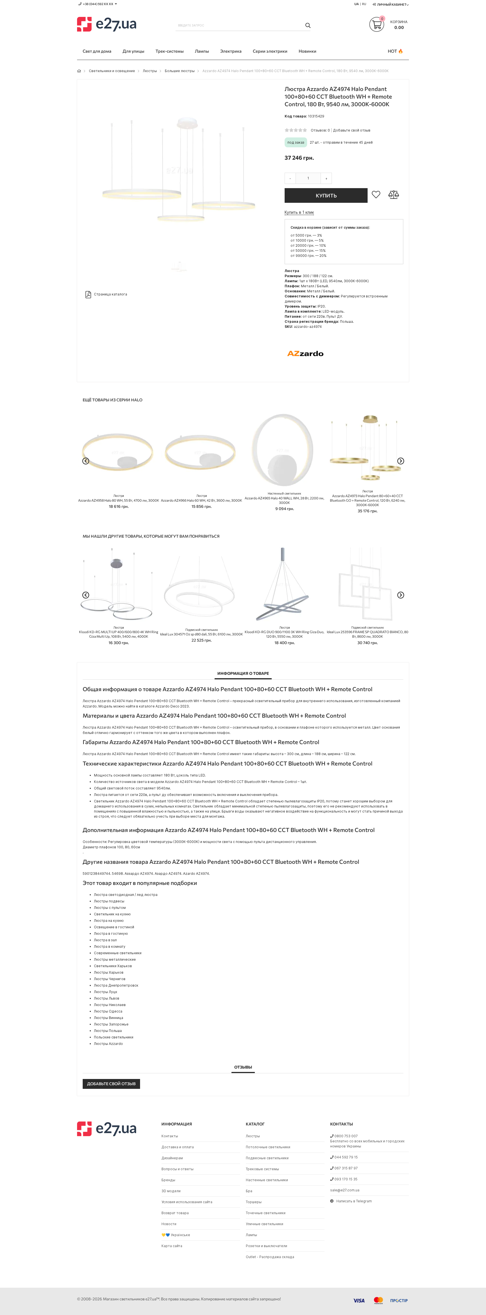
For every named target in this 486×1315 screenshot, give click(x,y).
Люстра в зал (105, 940)
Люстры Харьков (108, 972)
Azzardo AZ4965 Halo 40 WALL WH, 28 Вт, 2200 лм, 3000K (284, 498)
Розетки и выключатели (266, 1246)
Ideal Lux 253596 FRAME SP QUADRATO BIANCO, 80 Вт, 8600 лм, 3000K (367, 632)
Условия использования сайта (186, 1202)
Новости (168, 1224)
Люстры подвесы (109, 901)
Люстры (150, 71)
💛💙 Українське (175, 1235)
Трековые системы (262, 1169)
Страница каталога (110, 294)
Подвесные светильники (267, 1158)
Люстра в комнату (109, 946)
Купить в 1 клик (299, 212)
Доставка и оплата (177, 1147)
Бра (249, 1191)
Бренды (168, 1180)
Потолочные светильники (268, 1147)
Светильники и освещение (112, 71)
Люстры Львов (106, 998)
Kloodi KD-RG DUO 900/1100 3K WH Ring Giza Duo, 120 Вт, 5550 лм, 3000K (284, 632)
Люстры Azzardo (108, 1044)
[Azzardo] (306, 373)
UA (356, 4)
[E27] (106, 25)
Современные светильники (117, 953)
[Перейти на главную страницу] (79, 71)
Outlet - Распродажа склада (270, 1257)
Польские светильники (113, 1037)
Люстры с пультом (110, 907)
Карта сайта (171, 1246)
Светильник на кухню (112, 914)
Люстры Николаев (110, 1005)
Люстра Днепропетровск (116, 985)
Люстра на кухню (109, 920)
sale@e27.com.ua (344, 1190)
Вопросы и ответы (177, 1169)
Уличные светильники (264, 1224)
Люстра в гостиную (111, 933)
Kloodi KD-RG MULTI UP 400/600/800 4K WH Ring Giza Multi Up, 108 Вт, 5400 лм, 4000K (118, 632)
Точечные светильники (265, 1213)
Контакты (169, 1136)
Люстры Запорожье (111, 1024)
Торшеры (254, 1202)
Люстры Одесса (108, 1011)
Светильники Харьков (113, 966)
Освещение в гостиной (114, 927)
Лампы (251, 1235)
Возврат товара (175, 1213)
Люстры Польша (108, 1031)
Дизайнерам (172, 1158)
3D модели (171, 1191)
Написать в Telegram (354, 1201)
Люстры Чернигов (109, 979)
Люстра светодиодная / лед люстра (126, 895)
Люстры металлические (115, 959)
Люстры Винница (108, 1018)
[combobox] (243, 25)
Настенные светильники (267, 1180)
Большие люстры (180, 71)
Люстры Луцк (105, 992)
